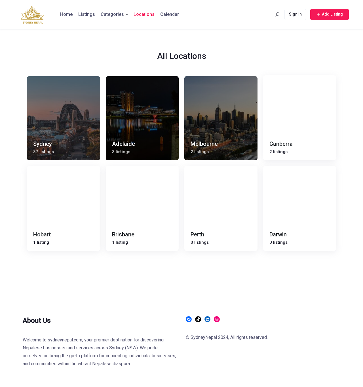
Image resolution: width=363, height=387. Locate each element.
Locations (144, 14)
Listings (86, 14)
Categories (112, 14)
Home (66, 14)
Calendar (169, 14)
